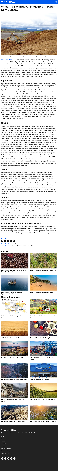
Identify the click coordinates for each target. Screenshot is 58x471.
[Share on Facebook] (5, 241)
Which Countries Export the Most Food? (42, 399)
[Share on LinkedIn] (14, 241)
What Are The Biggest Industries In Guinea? (43, 270)
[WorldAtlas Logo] (10, 2)
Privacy (3, 441)
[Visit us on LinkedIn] (14, 458)
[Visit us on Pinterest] (11, 458)
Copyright (3, 443)
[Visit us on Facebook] (5, 458)
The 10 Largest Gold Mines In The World (13, 421)
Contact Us (3, 439)
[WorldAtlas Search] (56, 2)
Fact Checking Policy (6, 448)
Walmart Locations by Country (39, 379)
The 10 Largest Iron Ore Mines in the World (14, 379)
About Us (3, 446)
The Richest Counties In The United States (43, 421)
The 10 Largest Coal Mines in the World (13, 358)
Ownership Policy (5, 453)
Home (2, 436)
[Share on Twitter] (8, 241)
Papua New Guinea (7, 60)
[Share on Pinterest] (11, 241)
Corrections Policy (5, 451)
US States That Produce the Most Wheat (13, 338)
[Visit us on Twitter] (8, 458)
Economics (22, 243)
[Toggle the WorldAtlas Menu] (2, 2)
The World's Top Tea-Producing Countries (42, 338)
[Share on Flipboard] (2, 241)
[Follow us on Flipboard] (2, 458)
